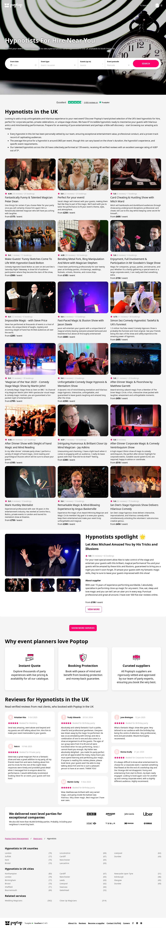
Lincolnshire (65, 853)
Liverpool (118, 853)
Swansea (63, 887)
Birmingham (10, 880)
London (8, 853)
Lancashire (64, 863)
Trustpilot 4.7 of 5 (36, 923)
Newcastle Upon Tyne (123, 873)
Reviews (82, 923)
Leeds (62, 880)
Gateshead (64, 890)
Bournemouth (11, 890)
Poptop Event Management (17, 838)
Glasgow (118, 880)
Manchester (65, 860)
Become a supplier (96, 923)
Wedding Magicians (13, 900)
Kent (7, 860)
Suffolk (8, 856)
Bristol (8, 863)
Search (145, 5)
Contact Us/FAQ (114, 923)
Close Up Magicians (68, 900)
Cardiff (63, 856)
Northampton (11, 873)
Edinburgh (119, 877)
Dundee (117, 856)
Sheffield (9, 887)
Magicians (37, 838)
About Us (72, 923)
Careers (126, 923)
